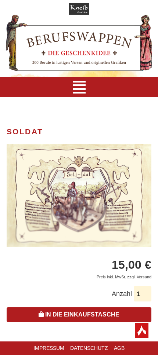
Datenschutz (89, 348)
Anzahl (122, 293)
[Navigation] (79, 87)
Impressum (48, 348)
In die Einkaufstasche (81, 314)
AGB (119, 348)
